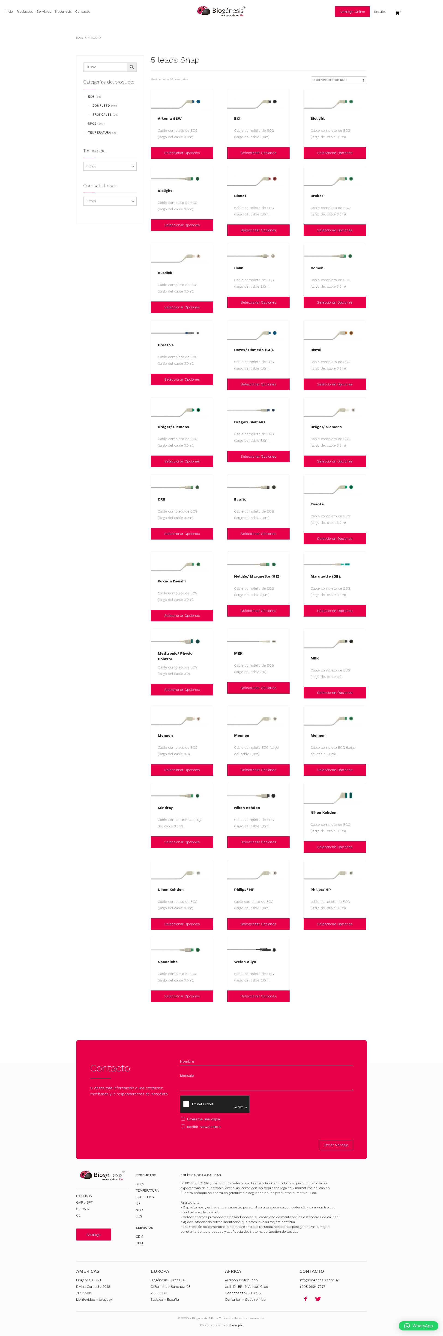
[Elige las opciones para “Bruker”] (308, 230)
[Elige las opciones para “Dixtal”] (308, 384)
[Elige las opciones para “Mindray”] (155, 842)
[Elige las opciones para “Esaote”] (308, 538)
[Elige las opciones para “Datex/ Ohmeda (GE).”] (231, 384)
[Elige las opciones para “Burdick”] (155, 307)
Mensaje (187, 1076)
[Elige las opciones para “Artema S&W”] (155, 153)
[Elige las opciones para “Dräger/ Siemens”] (155, 461)
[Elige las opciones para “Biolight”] (308, 153)
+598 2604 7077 (312, 1287)
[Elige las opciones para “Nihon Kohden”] (231, 842)
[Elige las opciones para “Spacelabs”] (155, 996)
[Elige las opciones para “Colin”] (231, 302)
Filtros (91, 166)
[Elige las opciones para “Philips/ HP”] (231, 924)
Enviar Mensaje (336, 1145)
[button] (418, 1325)
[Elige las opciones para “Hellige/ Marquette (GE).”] (231, 611)
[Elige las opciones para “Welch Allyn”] (231, 996)
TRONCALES (102, 114)
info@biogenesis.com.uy (319, 1280)
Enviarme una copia (203, 1119)
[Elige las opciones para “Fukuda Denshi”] (155, 615)
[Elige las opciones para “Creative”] (155, 379)
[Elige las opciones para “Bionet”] (231, 230)
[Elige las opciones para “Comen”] (308, 302)
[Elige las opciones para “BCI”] (231, 153)
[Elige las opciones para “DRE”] (155, 534)
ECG (91, 96)
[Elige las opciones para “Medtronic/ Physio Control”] (155, 689)
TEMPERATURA (99, 132)
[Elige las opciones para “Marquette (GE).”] (308, 611)
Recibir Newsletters (204, 1127)
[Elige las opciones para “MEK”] (231, 688)
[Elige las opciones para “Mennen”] (155, 770)
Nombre (187, 1061)
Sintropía (235, 1325)
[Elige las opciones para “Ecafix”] (231, 534)
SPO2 (92, 123)
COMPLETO (101, 105)
